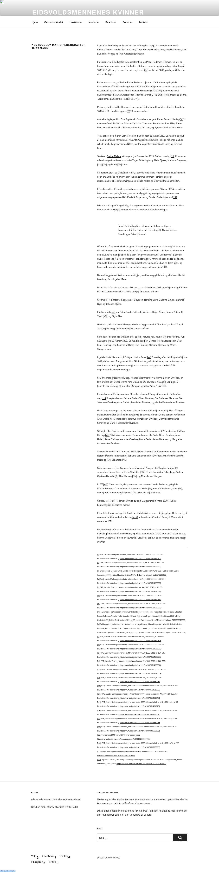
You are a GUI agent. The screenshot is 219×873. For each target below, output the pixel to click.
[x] (137, 291)
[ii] (146, 70)
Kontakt (143, 22)
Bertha (183, 94)
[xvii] (104, 398)
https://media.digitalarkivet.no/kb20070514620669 (140, 673)
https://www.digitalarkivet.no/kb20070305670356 (140, 747)
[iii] (98, 571)
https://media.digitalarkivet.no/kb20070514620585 (140, 608)
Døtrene (127, 22)
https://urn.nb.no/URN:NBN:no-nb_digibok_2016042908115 (141, 575)
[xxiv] (135, 517)
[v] (181, 119)
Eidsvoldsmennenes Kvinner (88, 12)
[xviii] (136, 414)
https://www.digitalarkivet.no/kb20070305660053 (140, 723)
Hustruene (76, 22)
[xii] (113, 312)
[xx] (155, 451)
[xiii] (128, 328)
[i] (154, 45)
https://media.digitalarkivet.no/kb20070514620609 (140, 567)
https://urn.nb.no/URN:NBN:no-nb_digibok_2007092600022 (141, 764)
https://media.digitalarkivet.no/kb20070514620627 (140, 583)
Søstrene (110, 22)
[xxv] (112, 529)
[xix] (107, 435)
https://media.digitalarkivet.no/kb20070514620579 (140, 600)
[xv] (149, 357)
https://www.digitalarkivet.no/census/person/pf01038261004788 (123, 739)
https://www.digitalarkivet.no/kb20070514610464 (140, 706)
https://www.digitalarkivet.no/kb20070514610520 (140, 690)
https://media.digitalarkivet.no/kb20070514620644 (140, 665)
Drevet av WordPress (108, 857)
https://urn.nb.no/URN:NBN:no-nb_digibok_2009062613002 (160, 620)
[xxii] (105, 484)
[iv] (98, 579)
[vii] (172, 156)
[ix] (118, 209)
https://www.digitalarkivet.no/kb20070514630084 (140, 682)
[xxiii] (108, 505)
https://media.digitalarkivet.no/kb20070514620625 (140, 641)
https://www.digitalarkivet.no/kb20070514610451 (140, 698)
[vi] (182, 136)
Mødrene (93, 22)
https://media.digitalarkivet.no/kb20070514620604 (140, 559)
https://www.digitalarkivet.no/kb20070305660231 (140, 731)
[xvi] (119, 386)
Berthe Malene (114, 156)
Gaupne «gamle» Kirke (143, 386)
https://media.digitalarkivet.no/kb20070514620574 (140, 591)
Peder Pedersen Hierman (158, 62)
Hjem (35, 22)
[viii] (175, 197)
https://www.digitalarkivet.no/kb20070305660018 (140, 714)
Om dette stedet (53, 22)
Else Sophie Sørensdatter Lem (127, 62)
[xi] (106, 300)
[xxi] (173, 468)
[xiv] (146, 341)
